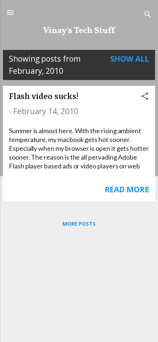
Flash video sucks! (43, 96)
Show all (130, 59)
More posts (79, 223)
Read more (127, 189)
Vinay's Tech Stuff (79, 31)
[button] (144, 97)
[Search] (147, 15)
